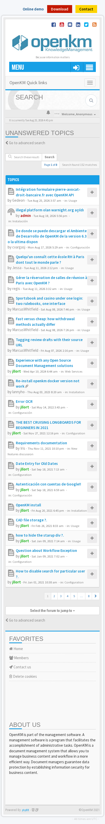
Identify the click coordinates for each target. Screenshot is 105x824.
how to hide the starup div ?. (40, 535)
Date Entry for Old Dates (37, 463)
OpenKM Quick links (28, 82)
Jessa (16, 267)
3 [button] (61, 596)
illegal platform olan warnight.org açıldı (50, 210)
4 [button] (67, 596)
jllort (16, 371)
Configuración (80, 247)
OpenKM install (28, 505)
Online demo (33, 9)
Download (59, 9)
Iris (22, 448)
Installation (77, 392)
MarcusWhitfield (25, 309)
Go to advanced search (27, 142)
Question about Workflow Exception (46, 550)
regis (16, 288)
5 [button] (74, 596)
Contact (86, 9)
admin (25, 215)
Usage (73, 200)
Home (18, 648)
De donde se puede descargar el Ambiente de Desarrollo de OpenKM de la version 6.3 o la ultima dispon (47, 236)
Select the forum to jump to (51, 611)
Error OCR (24, 401)
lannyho (18, 391)
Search (49, 157)
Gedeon (18, 200)
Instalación (20, 221)
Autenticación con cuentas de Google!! (48, 484)
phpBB (25, 810)
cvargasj (18, 247)
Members (21, 657)
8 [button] (88, 596)
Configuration (75, 433)
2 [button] (54, 596)
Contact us (22, 667)
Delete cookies (24, 676)
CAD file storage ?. (31, 520)
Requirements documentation (41, 442)
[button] (96, 596)
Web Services (73, 371)
